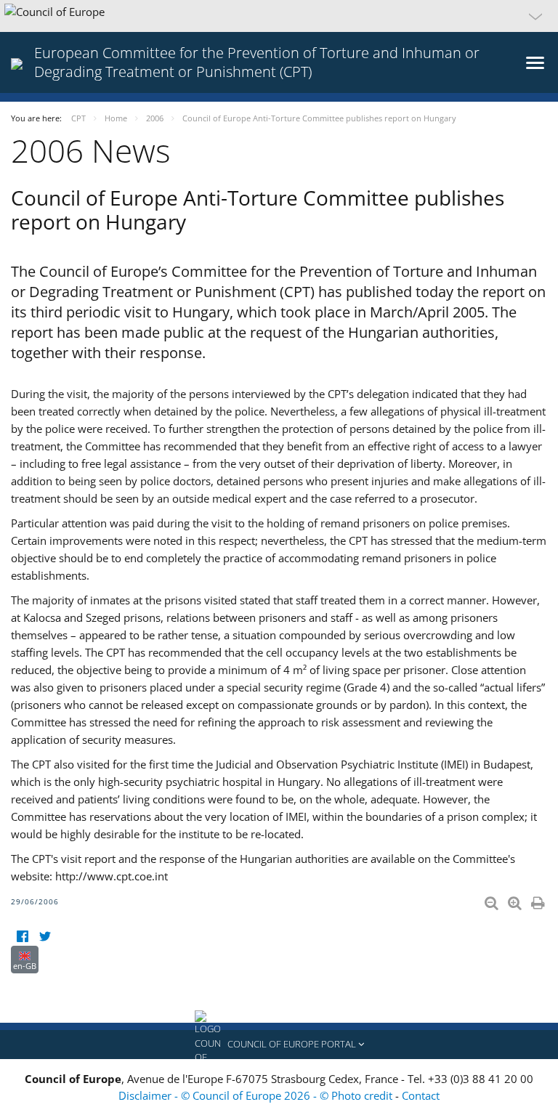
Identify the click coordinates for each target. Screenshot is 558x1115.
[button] (279, 16)
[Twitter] (44, 936)
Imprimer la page (539, 900)
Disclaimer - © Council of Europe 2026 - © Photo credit (256, 1095)
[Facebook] (22, 936)
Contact (421, 1095)
